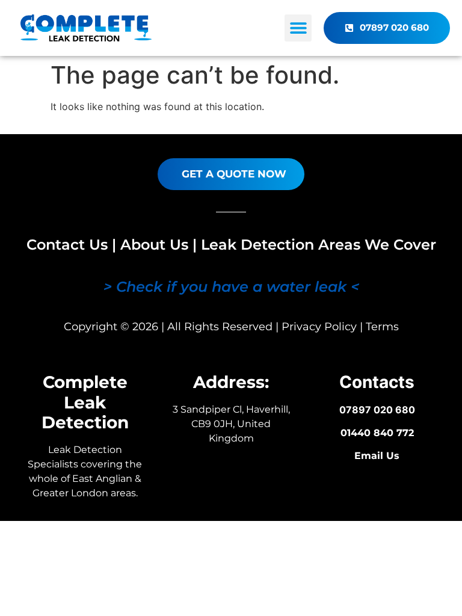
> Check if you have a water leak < (231, 286)
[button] (298, 28)
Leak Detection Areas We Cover (318, 244)
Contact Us (67, 244)
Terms (382, 326)
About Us (154, 244)
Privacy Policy (319, 326)
